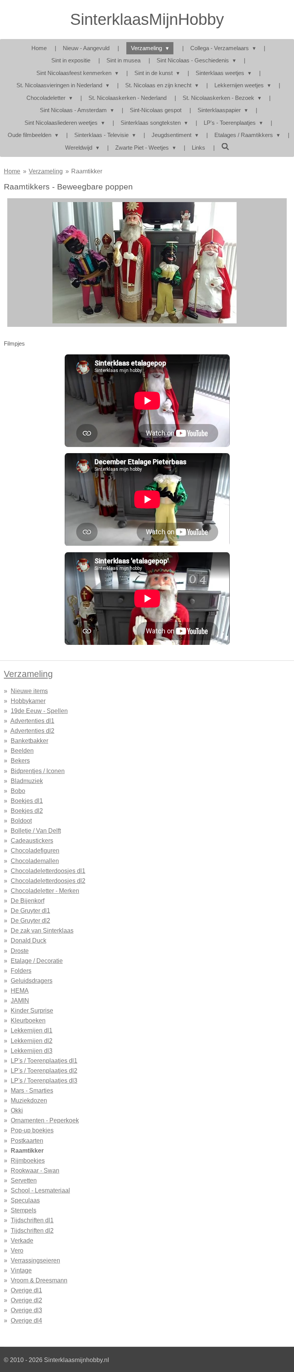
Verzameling (46, 171)
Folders (21, 970)
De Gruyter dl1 (30, 910)
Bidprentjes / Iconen (38, 770)
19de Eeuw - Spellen (39, 710)
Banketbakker (29, 740)
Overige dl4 (26, 1320)
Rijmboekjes (28, 1160)
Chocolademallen (35, 860)
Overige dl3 (26, 1310)
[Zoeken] (225, 147)
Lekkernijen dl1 (31, 1030)
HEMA (20, 990)
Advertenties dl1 (32, 720)
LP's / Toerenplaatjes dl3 (44, 1080)
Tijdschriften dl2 (32, 1230)
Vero (17, 1250)
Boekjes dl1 (27, 800)
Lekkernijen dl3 (31, 1050)
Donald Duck (28, 940)
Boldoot (21, 820)
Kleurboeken (28, 1020)
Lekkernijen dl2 (31, 1040)
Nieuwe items (29, 690)
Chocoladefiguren (35, 850)
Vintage (21, 1270)
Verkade (22, 1240)
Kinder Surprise (32, 1010)
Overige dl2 (26, 1300)
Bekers (20, 760)
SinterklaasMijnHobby (147, 19)
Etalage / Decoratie (37, 960)
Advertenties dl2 (32, 730)
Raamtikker (86, 171)
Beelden (22, 750)
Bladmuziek (27, 780)
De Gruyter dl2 (30, 920)
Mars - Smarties (32, 1090)
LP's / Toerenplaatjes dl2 (44, 1070)
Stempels (23, 1210)
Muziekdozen (29, 1100)
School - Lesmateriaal (40, 1190)
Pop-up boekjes (32, 1130)
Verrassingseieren (35, 1260)
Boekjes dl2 (27, 810)
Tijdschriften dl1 (32, 1220)
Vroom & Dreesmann (39, 1280)
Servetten (24, 1180)
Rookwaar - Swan (35, 1170)
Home (12, 171)
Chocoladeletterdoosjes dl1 (48, 870)
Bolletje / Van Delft (36, 830)
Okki (17, 1110)
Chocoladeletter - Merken (45, 890)
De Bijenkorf (27, 900)
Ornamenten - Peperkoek (45, 1120)
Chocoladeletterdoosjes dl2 (48, 880)
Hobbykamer (28, 700)
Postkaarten (27, 1140)
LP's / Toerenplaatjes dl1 (44, 1060)
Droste (20, 950)
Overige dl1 (26, 1290)
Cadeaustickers (32, 840)
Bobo (18, 790)
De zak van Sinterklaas (42, 930)
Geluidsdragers (31, 980)
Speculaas (25, 1200)
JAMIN (20, 1000)
